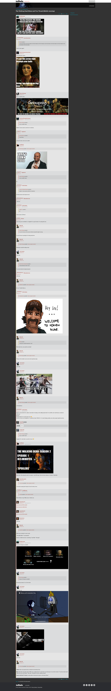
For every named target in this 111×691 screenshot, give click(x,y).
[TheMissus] (19, 490)
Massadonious (27, 198)
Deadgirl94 (21, 429)
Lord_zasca (21, 251)
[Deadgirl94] (17, 430)
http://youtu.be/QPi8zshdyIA (21, 504)
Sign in (17, 681)
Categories (91, 5)
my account (91, 1)
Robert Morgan (22, 93)
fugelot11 (24, 131)
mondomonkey (27, 38)
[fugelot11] (18, 131)
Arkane (22, 218)
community (26, 1)
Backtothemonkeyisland (24, 52)
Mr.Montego (22, 16)
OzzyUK (21, 422)
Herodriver (21, 518)
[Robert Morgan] (17, 94)
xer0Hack (21, 144)
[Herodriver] (17, 518)
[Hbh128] (17, 226)
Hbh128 (21, 225)
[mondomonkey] (19, 37)
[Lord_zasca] (17, 252)
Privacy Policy (40, 687)
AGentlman (24, 185)
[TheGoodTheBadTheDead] (17, 119)
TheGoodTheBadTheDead (24, 118)
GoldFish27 (21, 284)
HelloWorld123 (22, 479)
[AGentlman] (19, 185)
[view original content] (31, 148)
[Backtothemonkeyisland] (17, 52)
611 (66, 13)
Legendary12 (22, 501)
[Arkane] (18, 218)
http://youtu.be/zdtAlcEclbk (21, 507)
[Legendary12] (17, 502)
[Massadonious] (19, 198)
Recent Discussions (74, 14)
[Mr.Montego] (17, 16)
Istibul (20, 341)
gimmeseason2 (22, 135)
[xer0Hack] (17, 145)
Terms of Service (34, 687)
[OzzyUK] (17, 422)
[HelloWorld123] (17, 479)
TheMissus (24, 490)
